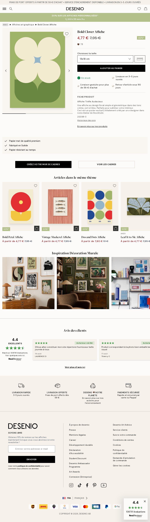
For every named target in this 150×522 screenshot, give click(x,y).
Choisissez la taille (86, 53)
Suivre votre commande (124, 435)
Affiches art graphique (23, 24)
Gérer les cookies (121, 465)
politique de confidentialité (29, 466)
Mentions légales (77, 435)
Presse (72, 430)
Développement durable (81, 445)
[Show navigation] (4, 8)
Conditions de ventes (123, 440)
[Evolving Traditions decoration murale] (83, 283)
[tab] (14, 112)
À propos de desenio (79, 425)
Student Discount (77, 458)
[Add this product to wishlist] (66, 33)
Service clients (120, 430)
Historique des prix (86, 120)
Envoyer (32, 459)
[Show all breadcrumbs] (5, 24)
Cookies (117, 445)
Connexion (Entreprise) (80, 477)
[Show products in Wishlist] (139, 8)
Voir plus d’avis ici (75, 367)
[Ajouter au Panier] (36, 228)
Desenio (83, 513)
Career (72, 440)
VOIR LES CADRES (106, 164)
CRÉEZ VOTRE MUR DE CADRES (43, 164)
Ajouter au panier (111, 68)
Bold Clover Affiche (47, 24)
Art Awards (74, 472)
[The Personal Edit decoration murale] (28, 283)
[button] (139, 58)
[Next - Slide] (69, 70)
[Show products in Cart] (145, 8)
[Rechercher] (11, 8)
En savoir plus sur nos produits (92, 126)
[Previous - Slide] (6, 70)
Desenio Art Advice (122, 425)
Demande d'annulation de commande (124, 459)
